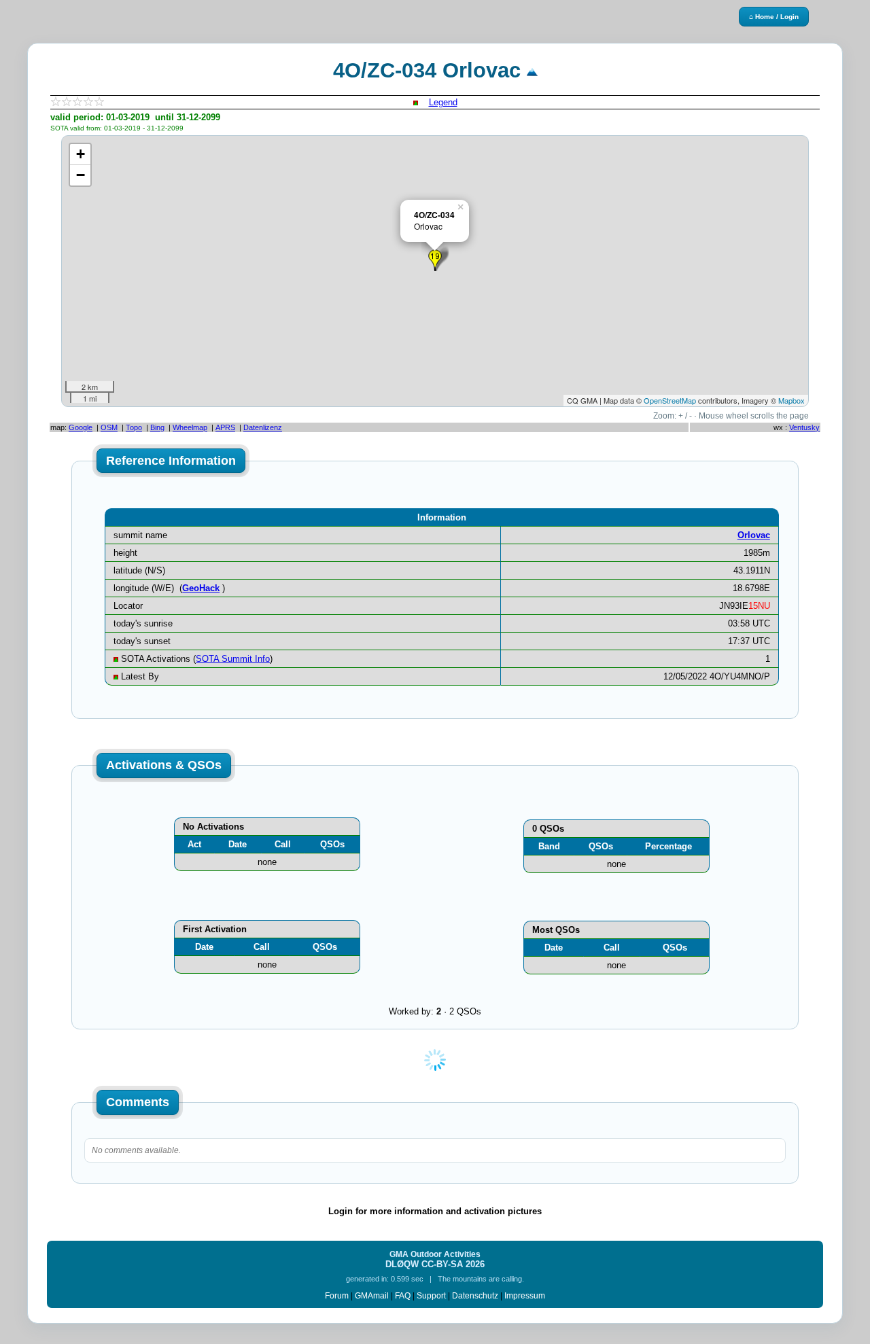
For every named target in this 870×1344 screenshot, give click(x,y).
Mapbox (791, 400)
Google (80, 427)
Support (431, 1296)
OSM (109, 427)
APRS (225, 427)
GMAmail (372, 1296)
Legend (443, 102)
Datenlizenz (262, 427)
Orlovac (753, 535)
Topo (134, 427)
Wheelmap (190, 427)
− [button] (80, 174)
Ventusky (804, 427)
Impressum (524, 1296)
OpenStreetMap (670, 400)
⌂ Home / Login (774, 16)
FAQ (403, 1296)
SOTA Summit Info (233, 659)
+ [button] (80, 153)
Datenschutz (475, 1296)
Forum (337, 1296)
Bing (157, 427)
